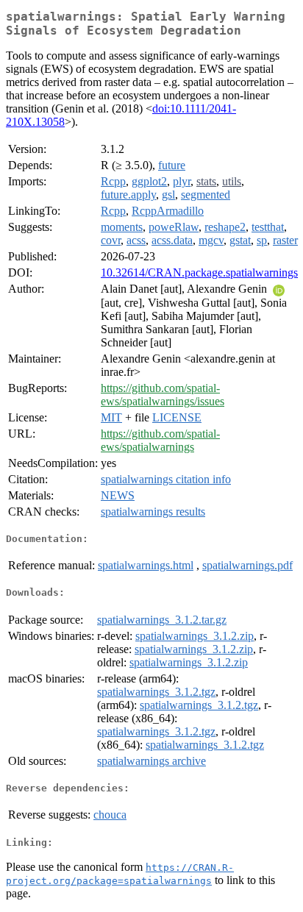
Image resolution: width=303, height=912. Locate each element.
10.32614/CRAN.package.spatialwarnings (199, 272)
